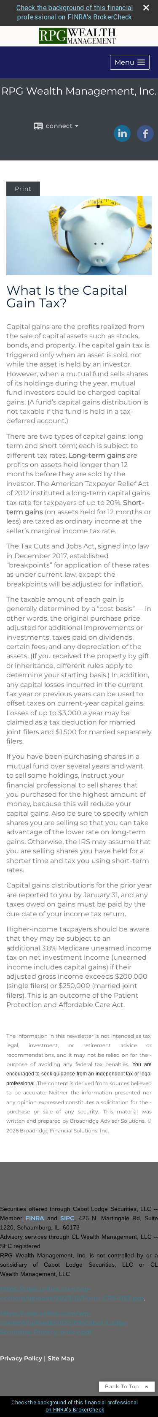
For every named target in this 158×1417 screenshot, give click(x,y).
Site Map (61, 1358)
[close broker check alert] (146, 7)
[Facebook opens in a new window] (145, 139)
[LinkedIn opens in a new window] (122, 139)
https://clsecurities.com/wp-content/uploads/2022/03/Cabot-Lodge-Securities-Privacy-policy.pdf (64, 1323)
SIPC (67, 1218)
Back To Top (123, 1386)
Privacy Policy (21, 1358)
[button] (130, 62)
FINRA (34, 1218)
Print (23, 189)
